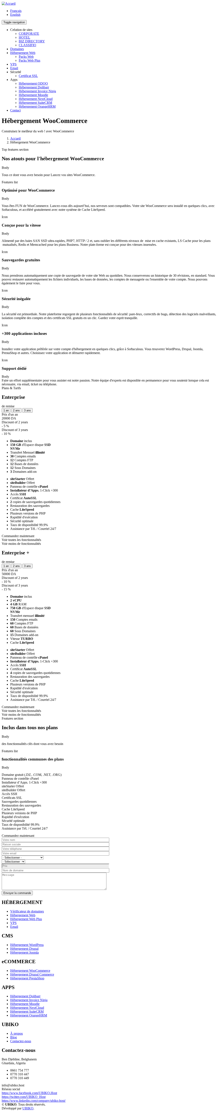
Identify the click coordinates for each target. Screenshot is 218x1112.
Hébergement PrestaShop (27, 978)
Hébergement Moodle (33, 95)
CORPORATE (29, 33)
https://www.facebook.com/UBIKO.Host (29, 1093)
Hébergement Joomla (24, 952)
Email (14, 68)
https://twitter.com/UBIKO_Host (24, 1097)
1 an (6, 410)
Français (16, 11)
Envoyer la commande (17, 893)
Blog (13, 1037)
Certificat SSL (28, 76)
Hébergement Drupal (24, 948)
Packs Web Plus (29, 60)
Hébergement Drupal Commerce (32, 974)
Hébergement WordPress (27, 945)
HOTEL (24, 37)
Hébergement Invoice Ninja (37, 91)
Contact (15, 110)
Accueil (15, 138)
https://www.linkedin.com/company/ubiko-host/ (34, 1100)
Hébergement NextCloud (36, 99)
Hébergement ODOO (33, 83)
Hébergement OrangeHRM (37, 106)
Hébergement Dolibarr (34, 87)
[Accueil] (9, 3)
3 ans (27, 410)
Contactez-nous (20, 1041)
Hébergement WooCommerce (30, 970)
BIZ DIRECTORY (32, 41)
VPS (13, 64)
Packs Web (26, 56)
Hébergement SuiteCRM (35, 102)
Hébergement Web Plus (26, 919)
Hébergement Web (22, 53)
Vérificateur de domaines (27, 911)
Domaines (17, 49)
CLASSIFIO (27, 45)
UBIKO (27, 1108)
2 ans (16, 410)
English (15, 14)
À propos (16, 1033)
